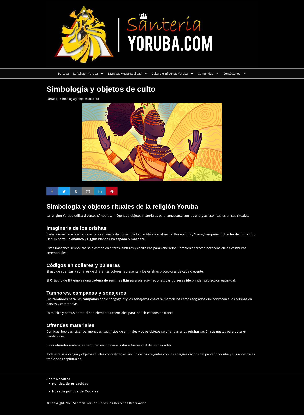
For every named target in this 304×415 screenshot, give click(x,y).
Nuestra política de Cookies (75, 391)
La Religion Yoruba (85, 73)
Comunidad (205, 73)
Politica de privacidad (70, 383)
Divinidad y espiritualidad (125, 73)
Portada (63, 73)
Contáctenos (231, 73)
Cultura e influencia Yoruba (170, 73)
